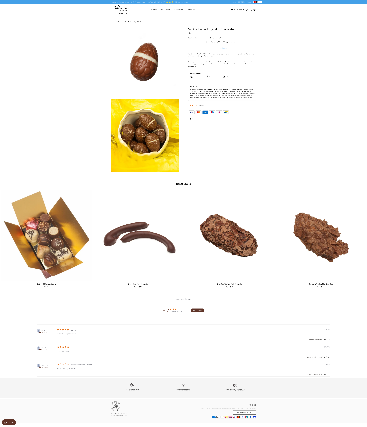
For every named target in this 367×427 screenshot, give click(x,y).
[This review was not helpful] (328, 357)
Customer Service (216, 408)
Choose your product (216, 38)
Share (193, 119)
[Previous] (4, 236)
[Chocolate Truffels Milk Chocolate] (321, 235)
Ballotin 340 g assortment (46, 284)
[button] (257, 2)
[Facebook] (252, 405)
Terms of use (253, 408)
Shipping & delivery (206, 408)
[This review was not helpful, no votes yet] (328, 340)
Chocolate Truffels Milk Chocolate (321, 284)
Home (112, 22)
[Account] (246, 9)
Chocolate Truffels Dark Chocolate (229, 284)
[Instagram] (250, 405)
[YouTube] (255, 405)
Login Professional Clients (244, 412)
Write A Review (197, 310)
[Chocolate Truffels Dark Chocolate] (229, 235)
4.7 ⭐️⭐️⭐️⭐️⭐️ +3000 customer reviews (175, 2)
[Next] (363, 236)
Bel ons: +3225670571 (238, 2)
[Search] (250, 9)
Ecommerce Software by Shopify (119, 415)
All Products (120, 22)
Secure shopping (226, 408)
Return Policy (235, 408)
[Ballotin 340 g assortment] (46, 235)
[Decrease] (189, 42)
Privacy (246, 408)
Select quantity (192, 38)
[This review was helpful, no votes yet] (325, 340)
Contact (249, 2)
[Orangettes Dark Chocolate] (138, 235)
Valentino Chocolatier (120, 413)
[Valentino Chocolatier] (123, 10)
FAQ (242, 408)
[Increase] (206, 42)
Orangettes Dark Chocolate (138, 284)
